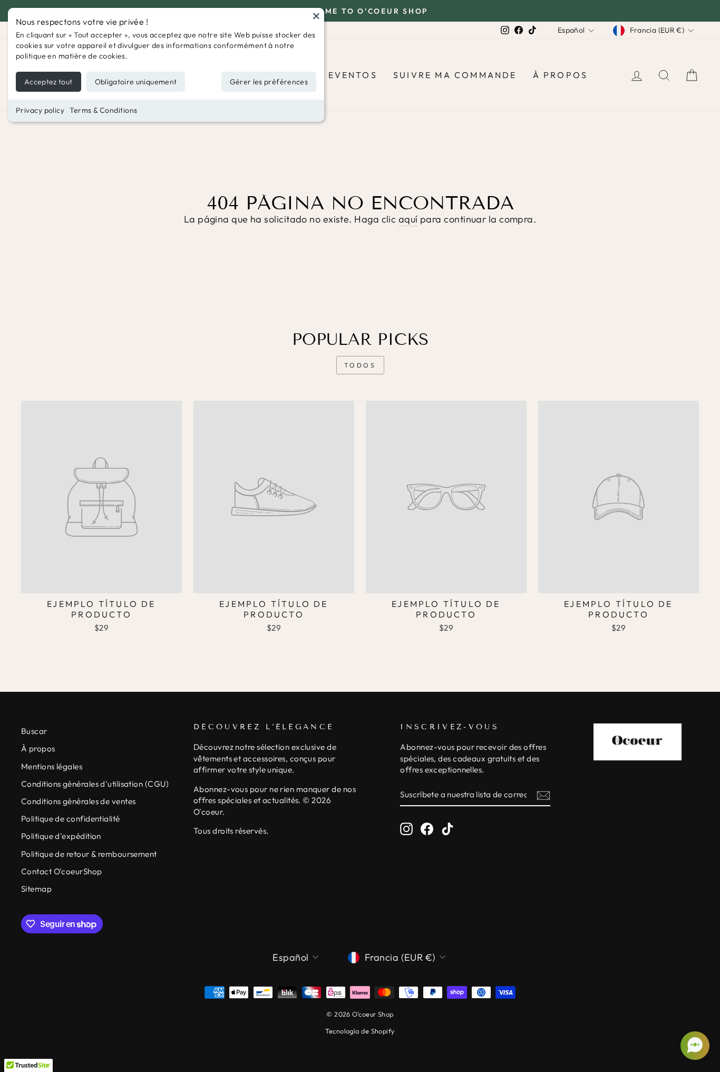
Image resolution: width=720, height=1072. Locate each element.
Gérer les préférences (269, 81)
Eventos (352, 75)
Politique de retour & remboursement (89, 854)
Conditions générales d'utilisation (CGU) (95, 784)
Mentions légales (51, 766)
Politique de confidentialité (70, 819)
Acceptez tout (48, 81)
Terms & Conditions (103, 110)
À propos (560, 75)
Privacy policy (40, 110)
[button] (693, 1045)
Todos (360, 365)
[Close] (316, 16)
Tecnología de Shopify (359, 1031)
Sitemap (36, 889)
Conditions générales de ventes (78, 801)
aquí (408, 219)
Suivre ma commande (455, 75)
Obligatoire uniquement (136, 81)
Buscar (34, 731)
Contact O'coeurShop (61, 871)
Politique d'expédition (61, 836)
